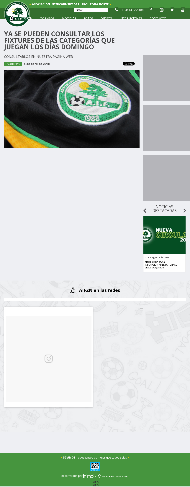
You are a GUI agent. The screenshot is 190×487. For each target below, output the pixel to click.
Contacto (158, 18)
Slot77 (95, 482)
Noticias (69, 18)
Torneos (47, 18)
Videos (106, 18)
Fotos (89, 18)
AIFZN (28, 18)
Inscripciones (131, 18)
